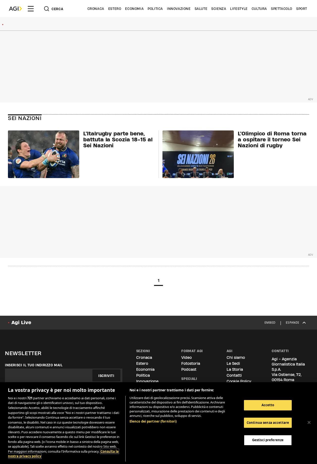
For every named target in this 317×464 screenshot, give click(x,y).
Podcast (188, 369)
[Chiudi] (309, 422)
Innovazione (179, 8)
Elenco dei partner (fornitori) (153, 421)
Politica (155, 8)
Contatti (234, 375)
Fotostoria (190, 363)
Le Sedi (233, 363)
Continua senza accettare (268, 422)
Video (186, 357)
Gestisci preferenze (268, 440)
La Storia (235, 369)
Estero (114, 8)
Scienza (218, 8)
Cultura (259, 8)
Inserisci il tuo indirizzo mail (34, 365)
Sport (301, 8)
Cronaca (95, 8)
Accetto (268, 405)
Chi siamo (236, 357)
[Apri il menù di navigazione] (31, 9)
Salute (201, 8)
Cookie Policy (239, 381)
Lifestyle (238, 8)
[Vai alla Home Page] (15, 9)
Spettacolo (281, 8)
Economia (134, 8)
